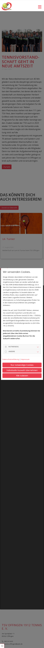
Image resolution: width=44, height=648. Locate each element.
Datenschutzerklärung (10, 359)
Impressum (25, 359)
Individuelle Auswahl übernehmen (22, 370)
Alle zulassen (22, 375)
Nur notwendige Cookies (22, 365)
